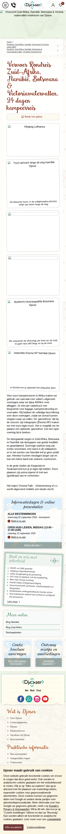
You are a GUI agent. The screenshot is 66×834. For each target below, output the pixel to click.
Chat (38, 690)
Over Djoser (16, 718)
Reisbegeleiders (13, 632)
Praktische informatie (28, 747)
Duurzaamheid (17, 739)
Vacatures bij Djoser (20, 735)
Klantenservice (17, 731)
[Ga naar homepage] (33, 5)
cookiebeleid (54, 819)
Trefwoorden (16, 762)
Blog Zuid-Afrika (14, 627)
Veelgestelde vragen (20, 758)
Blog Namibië (12, 622)
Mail (32, 690)
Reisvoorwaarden (18, 754)
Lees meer (12, 601)
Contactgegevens (18, 722)
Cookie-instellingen (36, 827)
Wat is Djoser (21, 712)
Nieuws (13, 726)
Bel (26, 690)
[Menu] (5, 5)
